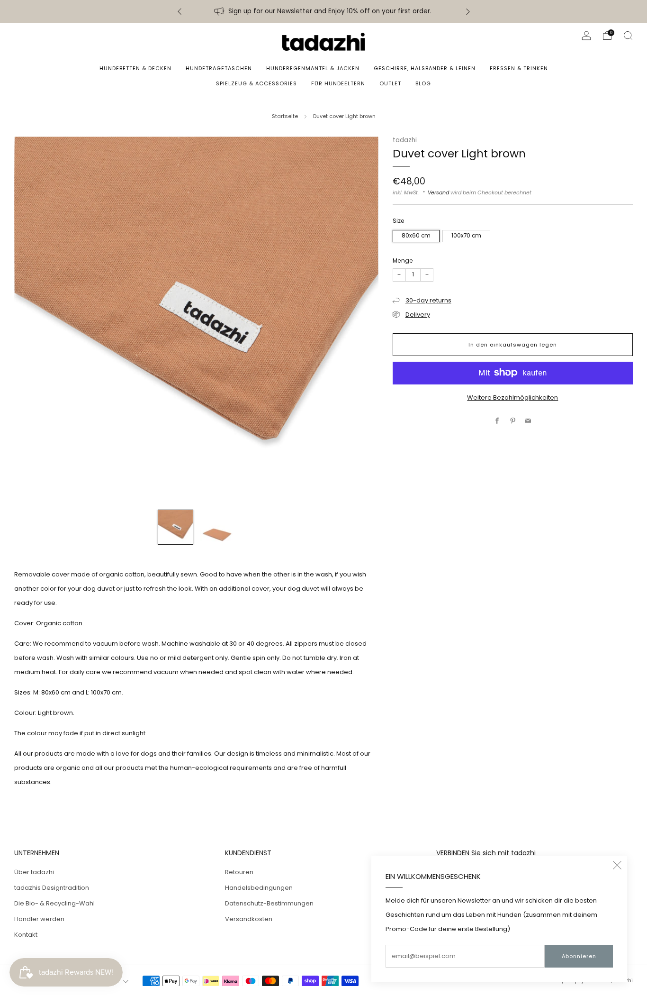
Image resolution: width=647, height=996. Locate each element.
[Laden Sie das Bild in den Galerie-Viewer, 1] (175, 527)
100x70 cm (466, 235)
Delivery (417, 314)
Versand (438, 192)
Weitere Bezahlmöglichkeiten (512, 397)
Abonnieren (579, 956)
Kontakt (25, 934)
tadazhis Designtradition (51, 887)
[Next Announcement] (468, 11)
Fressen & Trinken (519, 68)
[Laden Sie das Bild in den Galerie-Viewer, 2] (217, 527)
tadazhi (405, 140)
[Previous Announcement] (179, 11)
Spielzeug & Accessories (256, 83)
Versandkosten (248, 918)
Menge (403, 260)
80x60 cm (416, 235)
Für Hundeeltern (338, 83)
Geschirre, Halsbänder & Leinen (425, 68)
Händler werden (39, 918)
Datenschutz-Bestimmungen (269, 903)
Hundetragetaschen (219, 68)
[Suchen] (628, 35)
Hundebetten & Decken (135, 68)
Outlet (390, 83)
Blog (423, 83)
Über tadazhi (34, 872)
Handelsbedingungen (259, 887)
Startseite (285, 116)
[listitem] (324, 11)
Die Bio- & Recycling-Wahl (54, 903)
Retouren (239, 872)
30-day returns (428, 299)
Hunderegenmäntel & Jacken (312, 68)
